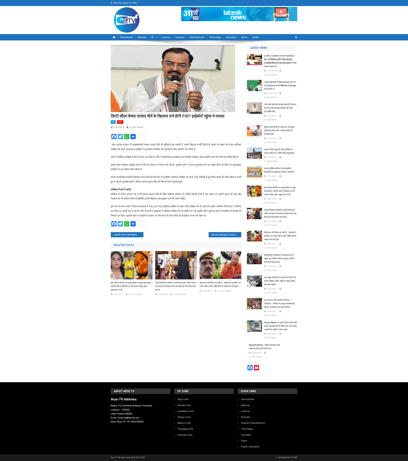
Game (244, 37)
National (142, 37)
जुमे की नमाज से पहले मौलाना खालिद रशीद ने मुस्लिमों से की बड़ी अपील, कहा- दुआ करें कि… (129, 235)
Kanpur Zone (184, 417)
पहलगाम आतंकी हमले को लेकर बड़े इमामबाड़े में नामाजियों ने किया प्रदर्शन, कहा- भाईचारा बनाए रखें (226, 235)
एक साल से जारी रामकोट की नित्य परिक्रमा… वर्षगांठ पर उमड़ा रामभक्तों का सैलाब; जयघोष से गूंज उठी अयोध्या (279, 303)
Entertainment (197, 37)
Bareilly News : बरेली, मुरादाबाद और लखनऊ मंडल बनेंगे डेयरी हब (264, 347)
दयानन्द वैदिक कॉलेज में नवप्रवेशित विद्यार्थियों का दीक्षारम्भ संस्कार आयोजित (279, 170)
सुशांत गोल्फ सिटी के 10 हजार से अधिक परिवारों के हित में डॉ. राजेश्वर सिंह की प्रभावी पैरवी (279, 130)
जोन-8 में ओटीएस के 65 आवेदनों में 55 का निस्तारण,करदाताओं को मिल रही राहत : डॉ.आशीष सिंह (280, 108)
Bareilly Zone (184, 405)
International (126, 37)
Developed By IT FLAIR (287, 457)
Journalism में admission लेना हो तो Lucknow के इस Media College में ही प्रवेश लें (280, 85)
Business (180, 37)
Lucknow (165, 37)
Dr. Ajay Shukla (270, 75)
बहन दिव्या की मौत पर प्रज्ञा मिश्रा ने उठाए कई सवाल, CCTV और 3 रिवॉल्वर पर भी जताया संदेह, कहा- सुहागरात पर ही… (131, 286)
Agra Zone (183, 399)
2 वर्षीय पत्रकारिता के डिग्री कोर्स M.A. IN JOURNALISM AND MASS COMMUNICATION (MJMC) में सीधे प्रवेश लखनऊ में (280, 61)
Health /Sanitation (250, 446)
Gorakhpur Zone (186, 411)
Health (255, 37)
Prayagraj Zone (185, 429)
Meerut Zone (184, 423)
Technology (215, 37)
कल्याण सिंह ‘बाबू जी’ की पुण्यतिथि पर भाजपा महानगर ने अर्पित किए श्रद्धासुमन (279, 151)
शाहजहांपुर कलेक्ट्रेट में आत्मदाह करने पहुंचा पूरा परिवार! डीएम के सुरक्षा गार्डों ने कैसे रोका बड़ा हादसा (279, 258)
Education (231, 37)
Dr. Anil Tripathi (136, 127)
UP (152, 37)
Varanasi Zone (185, 435)
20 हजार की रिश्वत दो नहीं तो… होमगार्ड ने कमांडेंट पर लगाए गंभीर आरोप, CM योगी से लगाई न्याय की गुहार (220, 284)
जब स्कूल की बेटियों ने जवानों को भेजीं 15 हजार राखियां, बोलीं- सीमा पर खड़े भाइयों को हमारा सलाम (280, 281)
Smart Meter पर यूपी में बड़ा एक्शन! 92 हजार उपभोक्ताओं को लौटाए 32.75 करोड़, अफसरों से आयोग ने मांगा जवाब (280, 326)
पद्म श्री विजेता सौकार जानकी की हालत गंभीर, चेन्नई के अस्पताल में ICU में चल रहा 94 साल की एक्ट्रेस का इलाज (175, 286)
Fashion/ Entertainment (253, 423)
